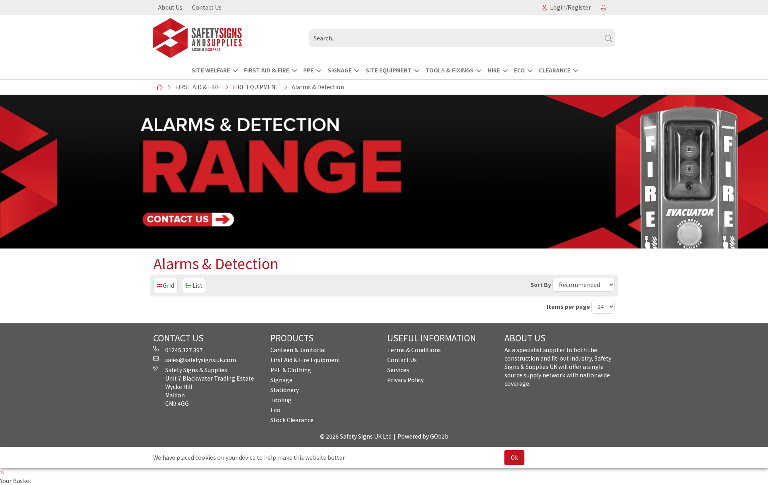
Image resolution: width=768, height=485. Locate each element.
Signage (281, 380)
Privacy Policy (405, 380)
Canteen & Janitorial (298, 350)
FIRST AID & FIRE (266, 70)
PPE (308, 70)
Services (398, 370)
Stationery (284, 390)
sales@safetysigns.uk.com (200, 360)
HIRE (494, 70)
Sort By (540, 285)
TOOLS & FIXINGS (450, 70)
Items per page (568, 307)
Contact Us (207, 7)
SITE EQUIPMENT (389, 70)
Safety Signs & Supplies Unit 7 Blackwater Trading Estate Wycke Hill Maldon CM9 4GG (209, 386)
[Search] (608, 38)
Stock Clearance (292, 420)
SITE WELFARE (211, 70)
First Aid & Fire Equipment (305, 360)
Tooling (281, 400)
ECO (519, 70)
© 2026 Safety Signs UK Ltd (356, 436)
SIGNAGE (340, 70)
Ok (514, 457)
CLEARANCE (554, 70)
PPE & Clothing (290, 370)
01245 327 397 (184, 350)
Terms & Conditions (414, 350)
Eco (275, 410)
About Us (170, 7)
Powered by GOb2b (423, 436)
